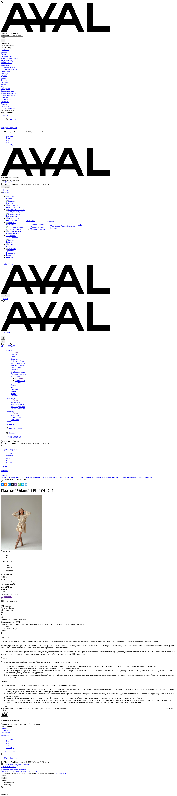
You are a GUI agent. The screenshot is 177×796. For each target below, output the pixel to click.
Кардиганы (134, 477)
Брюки (114, 477)
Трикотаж (126, 477)
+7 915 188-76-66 (8, 108)
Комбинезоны (58, 477)
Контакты (5, 735)
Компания (15, 415)
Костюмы (68, 477)
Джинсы (4, 477)
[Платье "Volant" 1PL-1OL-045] (21, 549)
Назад (15, 352)
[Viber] (15, 484)
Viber (8, 140)
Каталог (14, 355)
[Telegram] (26, 484)
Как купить (15, 402)
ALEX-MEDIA (61, 773)
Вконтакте (10, 136)
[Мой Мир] (9, 484)
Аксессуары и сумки (30, 477)
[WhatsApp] (19, 484)
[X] (12, 484)
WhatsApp (10, 145)
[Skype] (22, 484)
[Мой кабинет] (2, 335)
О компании (6, 731)
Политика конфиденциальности (17, 764)
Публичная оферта (8, 767)
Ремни (142, 477)
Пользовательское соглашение (13, 769)
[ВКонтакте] (2, 484)
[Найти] (3, 40)
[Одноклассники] (5, 484)
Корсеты (148, 477)
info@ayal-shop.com (9, 128)
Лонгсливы (20, 381)
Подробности (6, 597)
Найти (4, 778)
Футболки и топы (79, 477)
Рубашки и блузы (15, 477)
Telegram (9, 138)
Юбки (119, 477)
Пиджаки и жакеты (94, 477)
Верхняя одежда (45, 477)
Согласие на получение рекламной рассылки (19, 771)
